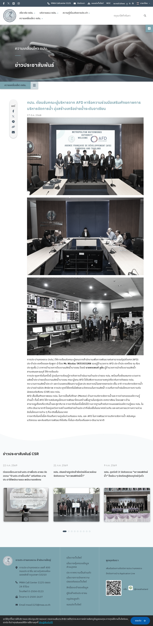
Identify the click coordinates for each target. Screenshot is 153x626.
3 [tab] (71, 531)
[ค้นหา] (145, 16)
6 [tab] (80, 531)
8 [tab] (86, 531)
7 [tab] (83, 531)
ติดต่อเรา (81, 3)
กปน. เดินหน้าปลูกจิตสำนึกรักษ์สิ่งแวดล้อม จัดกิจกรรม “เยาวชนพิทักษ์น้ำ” (74, 474)
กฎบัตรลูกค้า (72, 599)
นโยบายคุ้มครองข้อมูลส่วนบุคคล (77, 565)
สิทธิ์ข (69, 588)
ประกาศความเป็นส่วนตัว (78, 573)
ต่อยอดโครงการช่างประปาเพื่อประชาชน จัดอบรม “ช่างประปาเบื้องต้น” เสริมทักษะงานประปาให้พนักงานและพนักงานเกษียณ (25, 476)
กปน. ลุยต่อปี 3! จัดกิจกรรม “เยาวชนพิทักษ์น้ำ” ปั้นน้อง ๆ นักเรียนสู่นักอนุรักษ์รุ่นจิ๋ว (126, 474)
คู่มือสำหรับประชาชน (76, 593)
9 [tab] (89, 531)
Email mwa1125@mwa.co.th (34, 605)
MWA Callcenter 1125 (61, 3)
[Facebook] (3, 3)
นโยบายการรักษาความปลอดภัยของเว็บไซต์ (77, 580)
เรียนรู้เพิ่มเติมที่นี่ (46, 622)
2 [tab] (68, 531)
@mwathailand (141, 589)
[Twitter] (8, 3)
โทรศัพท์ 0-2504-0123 (31, 591)
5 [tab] (77, 531)
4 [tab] (74, 531)
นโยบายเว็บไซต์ (74, 558)
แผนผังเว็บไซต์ (97, 3)
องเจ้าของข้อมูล (80, 588)
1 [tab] (64, 531)
